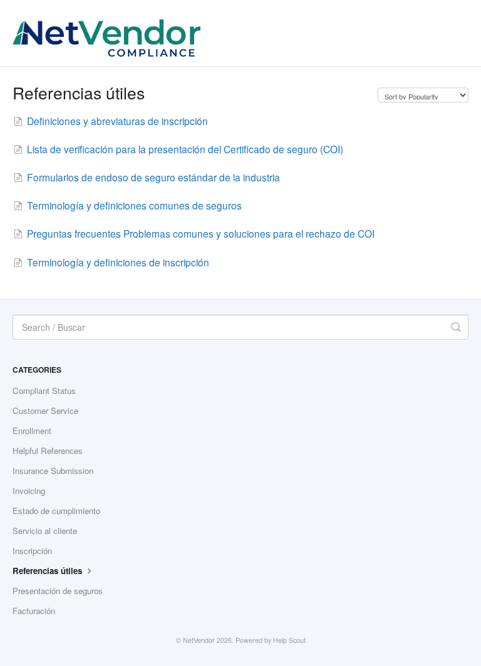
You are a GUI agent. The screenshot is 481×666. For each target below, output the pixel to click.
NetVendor (199, 640)
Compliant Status (44, 390)
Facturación (34, 611)
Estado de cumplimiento (56, 511)
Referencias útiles (49, 571)
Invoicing (29, 491)
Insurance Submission (53, 471)
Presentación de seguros (58, 591)
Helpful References (48, 451)
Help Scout (289, 640)
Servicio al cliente (45, 531)
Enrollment (32, 430)
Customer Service (45, 410)
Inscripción (32, 551)
